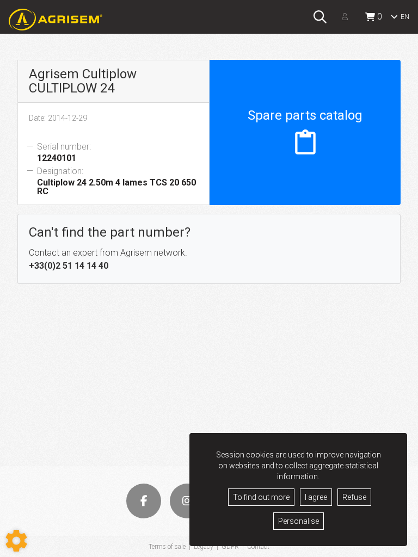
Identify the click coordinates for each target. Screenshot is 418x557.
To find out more (261, 497)
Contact (258, 546)
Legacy (203, 546)
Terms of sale (167, 546)
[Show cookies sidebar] (16, 541)
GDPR (230, 546)
